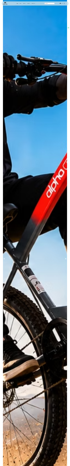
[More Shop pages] (21, 3)
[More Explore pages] (25, 3)
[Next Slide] (65, 258)
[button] (64, 3)
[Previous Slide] (4, 258)
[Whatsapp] (68, 28)
